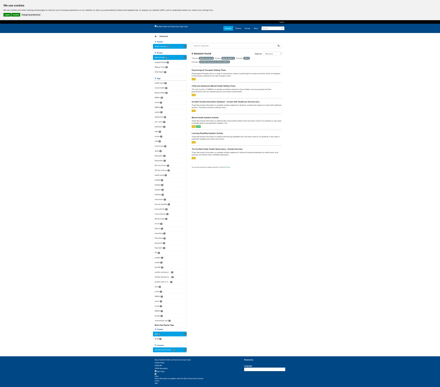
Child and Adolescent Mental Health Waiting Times (213, 86)
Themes (238, 28)
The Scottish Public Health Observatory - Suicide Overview (217, 149)
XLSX (198, 126)
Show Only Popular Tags (164, 325)
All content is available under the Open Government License (181, 378)
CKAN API (158, 365)
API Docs (227, 167)
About (256, 28)
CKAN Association (161, 368)
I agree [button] (7, 15)
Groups (247, 28)
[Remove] (212, 58)
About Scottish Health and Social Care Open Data (173, 360)
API (219, 167)
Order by (258, 54)
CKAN (248, 362)
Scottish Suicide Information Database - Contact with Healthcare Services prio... (226, 101)
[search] (279, 45)
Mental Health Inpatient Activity (205, 117)
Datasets (228, 28)
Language (248, 366)
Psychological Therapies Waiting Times (209, 70)
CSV (193, 79)
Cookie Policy (159, 362)
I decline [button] (15, 15)
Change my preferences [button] (31, 15)
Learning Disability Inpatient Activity (207, 133)
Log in (282, 22)
